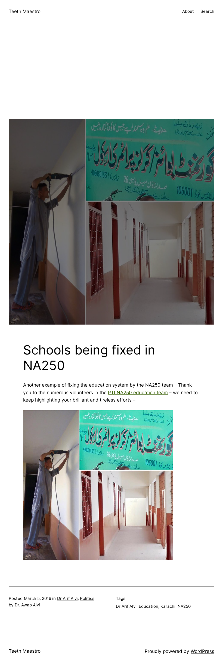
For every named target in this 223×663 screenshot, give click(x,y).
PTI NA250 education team (138, 392)
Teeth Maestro (25, 11)
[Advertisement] (111, 81)
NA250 (184, 606)
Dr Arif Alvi (67, 598)
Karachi (167, 606)
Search (207, 11)
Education (148, 606)
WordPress (202, 651)
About (188, 11)
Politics (87, 598)
